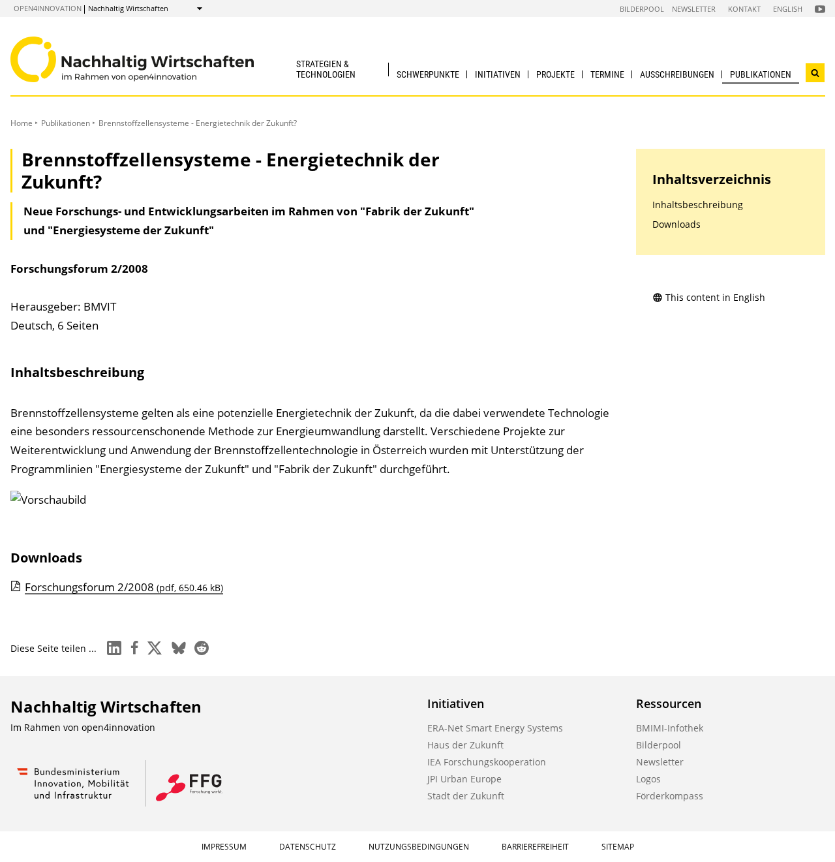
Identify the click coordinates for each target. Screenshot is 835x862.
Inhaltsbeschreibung (697, 204)
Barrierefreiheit (535, 846)
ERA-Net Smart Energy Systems (495, 728)
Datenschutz (307, 846)
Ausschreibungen (677, 74)
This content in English (715, 297)
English (787, 9)
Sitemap (617, 846)
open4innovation (48, 8)
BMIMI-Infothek (669, 728)
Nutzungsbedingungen (419, 846)
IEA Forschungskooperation (486, 762)
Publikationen (760, 74)
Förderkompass (669, 796)
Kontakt (744, 9)
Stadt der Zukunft (465, 796)
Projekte (555, 74)
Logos (648, 779)
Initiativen (498, 74)
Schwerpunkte (428, 74)
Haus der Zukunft (465, 745)
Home (21, 123)
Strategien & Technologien (326, 69)
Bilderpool (642, 9)
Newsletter (694, 9)
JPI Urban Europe (464, 779)
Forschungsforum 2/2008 (124, 586)
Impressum (224, 846)
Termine (607, 74)
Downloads (676, 224)
